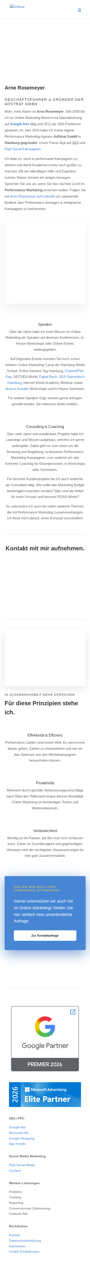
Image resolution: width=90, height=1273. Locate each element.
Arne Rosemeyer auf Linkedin (32, 196)
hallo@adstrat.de (38, 584)
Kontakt (14, 1235)
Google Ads (19, 124)
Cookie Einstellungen (24, 1251)
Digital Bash (48, 377)
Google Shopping (21, 1138)
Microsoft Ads (19, 1133)
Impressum (17, 1246)
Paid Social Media (22, 1165)
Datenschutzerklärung (25, 1240)
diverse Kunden (17, 389)
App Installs (17, 1143)
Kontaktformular (56, 597)
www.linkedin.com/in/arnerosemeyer (52, 590)
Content (15, 1170)
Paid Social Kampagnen (23, 149)
